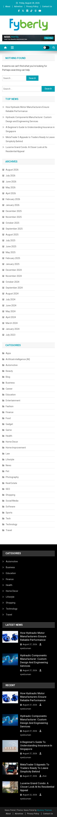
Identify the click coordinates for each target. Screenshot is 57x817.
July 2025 (10, 240)
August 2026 (12, 169)
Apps (8, 353)
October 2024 (12, 282)
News (8, 465)
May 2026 (11, 187)
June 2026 (11, 181)
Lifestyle (10, 459)
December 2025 (14, 211)
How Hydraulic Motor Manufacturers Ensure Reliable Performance (27, 109)
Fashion (9, 406)
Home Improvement (16, 447)
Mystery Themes (44, 810)
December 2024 (14, 270)
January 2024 (12, 329)
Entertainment (13, 400)
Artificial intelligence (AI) (18, 359)
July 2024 (10, 299)
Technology (11, 524)
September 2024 (14, 287)
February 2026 (13, 199)
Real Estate (11, 483)
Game (9, 430)
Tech (8, 518)
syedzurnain (25, 648)
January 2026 (12, 205)
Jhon (44, 776)
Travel (9, 530)
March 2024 (12, 323)
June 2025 (11, 246)
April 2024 (11, 317)
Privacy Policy (32, 6)
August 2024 (12, 293)
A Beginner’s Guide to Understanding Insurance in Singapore (30, 129)
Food (8, 418)
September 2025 (14, 228)
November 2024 (14, 276)
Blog (8, 377)
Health (9, 436)
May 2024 (11, 311)
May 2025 (11, 252)
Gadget (9, 424)
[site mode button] (46, 47)
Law (8, 453)
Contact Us (47, 6)
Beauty (9, 371)
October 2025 (12, 223)
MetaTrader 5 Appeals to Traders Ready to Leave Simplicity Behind (30, 139)
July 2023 (10, 335)
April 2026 (11, 193)
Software (10, 506)
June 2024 (11, 305)
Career (9, 388)
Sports (9, 512)
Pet (7, 471)
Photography (12, 477)
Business (10, 382)
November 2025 (14, 217)
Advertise (18, 6)
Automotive (12, 365)
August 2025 (12, 234)
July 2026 (10, 175)
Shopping (10, 495)
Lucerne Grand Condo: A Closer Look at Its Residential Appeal (26, 149)
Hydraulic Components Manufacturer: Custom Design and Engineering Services (29, 119)
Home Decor (12, 441)
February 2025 (13, 258)
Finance (9, 412)
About (7, 6)
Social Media (12, 500)
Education (11, 394)
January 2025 (12, 264)
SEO (8, 489)
